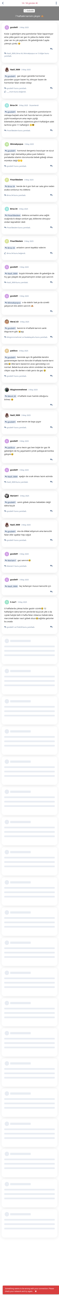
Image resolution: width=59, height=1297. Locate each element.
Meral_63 (12, 396)
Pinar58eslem (14, 215)
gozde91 (12, 76)
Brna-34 (11, 186)
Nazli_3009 (12, 273)
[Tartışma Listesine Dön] (2, 3)
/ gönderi (29, 3)
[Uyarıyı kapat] (35, 1291)
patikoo (11, 447)
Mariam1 (12, 560)
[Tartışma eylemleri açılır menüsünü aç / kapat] (56, 3)
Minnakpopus (14, 302)
